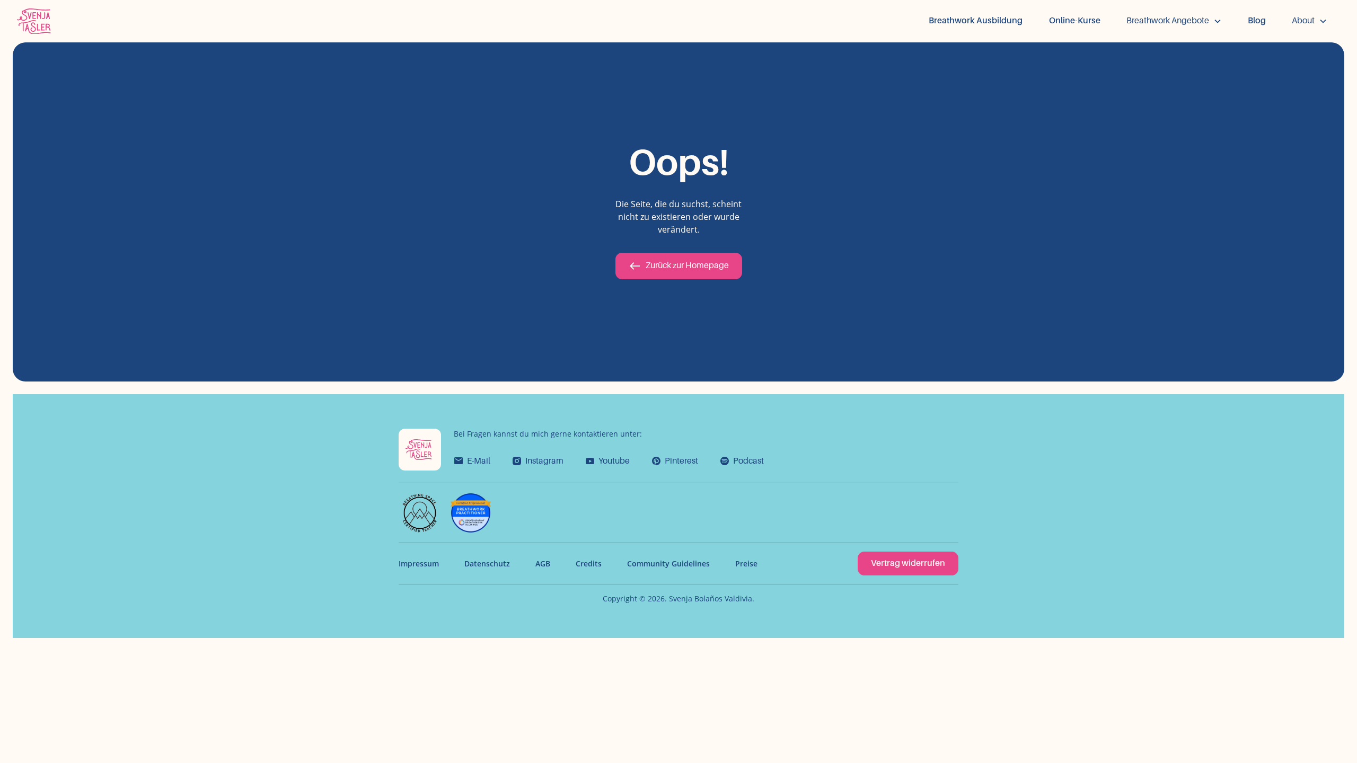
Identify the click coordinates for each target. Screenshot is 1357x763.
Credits (589, 563)
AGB (542, 563)
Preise (746, 563)
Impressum (419, 563)
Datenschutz (487, 563)
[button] (1174, 21)
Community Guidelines (668, 563)
